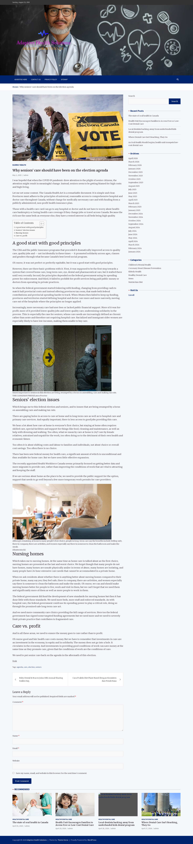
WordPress (92, 840)
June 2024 (132, 234)
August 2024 (134, 227)
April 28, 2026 (103, 828)
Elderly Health (19, 165)
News (130, 278)
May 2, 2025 (17, 175)
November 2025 (135, 175)
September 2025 (135, 182)
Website (16, 761)
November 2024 (135, 217)
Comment (17, 702)
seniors (38, 667)
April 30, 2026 (17, 826)
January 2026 (134, 169)
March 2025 (133, 203)
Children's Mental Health (139, 265)
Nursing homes (22, 233)
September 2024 (135, 224)
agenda (20, 667)
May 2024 (132, 238)
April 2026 (133, 158)
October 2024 (134, 220)
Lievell (131, 295)
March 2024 (133, 245)
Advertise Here (20, 79)
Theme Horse (63, 840)
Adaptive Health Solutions (37, 840)
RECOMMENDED (22, 789)
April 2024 (133, 241)
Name (15, 736)
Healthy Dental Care (137, 275)
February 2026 (135, 165)
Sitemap (64, 79)
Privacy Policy (51, 79)
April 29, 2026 (61, 828)
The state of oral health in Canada (143, 116)
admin (26, 175)
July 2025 (132, 189)
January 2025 (134, 210)
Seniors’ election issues (25, 230)
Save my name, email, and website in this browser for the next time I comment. (51, 773)
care (25, 667)
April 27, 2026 (147, 828)
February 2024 (135, 248)
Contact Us (36, 79)
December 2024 (135, 214)
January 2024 (134, 252)
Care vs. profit (21, 236)
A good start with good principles (29, 227)
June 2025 (132, 193)
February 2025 (135, 207)
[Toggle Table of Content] (40, 223)
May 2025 (132, 196)
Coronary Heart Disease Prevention (144, 268)
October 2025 (134, 179)
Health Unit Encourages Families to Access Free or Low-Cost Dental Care (75, 823)
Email (15, 748)
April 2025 (133, 200)
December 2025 (135, 172)
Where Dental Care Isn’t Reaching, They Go (148, 137)
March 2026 (133, 162)
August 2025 (134, 186)
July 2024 (132, 231)
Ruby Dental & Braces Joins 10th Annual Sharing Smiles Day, (41, 679)
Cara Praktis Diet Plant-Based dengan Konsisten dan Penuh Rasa (94, 679)
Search (131, 96)
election (31, 667)
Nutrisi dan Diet (135, 282)
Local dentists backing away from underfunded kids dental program (116, 823)
